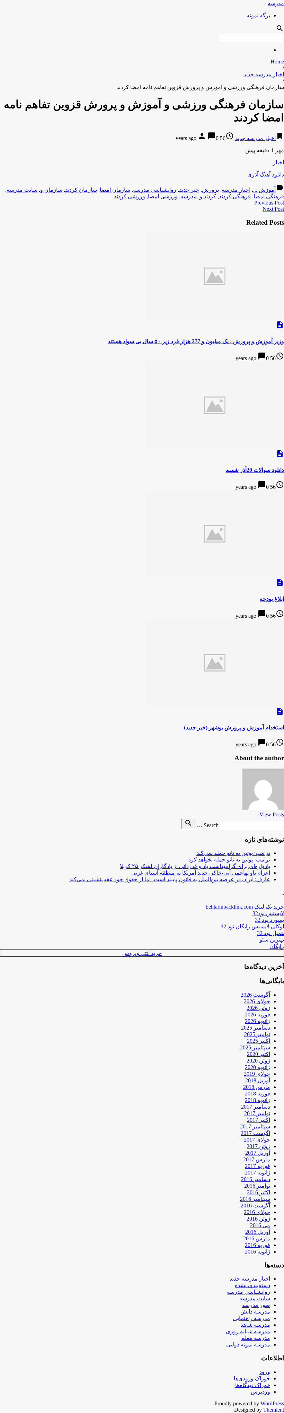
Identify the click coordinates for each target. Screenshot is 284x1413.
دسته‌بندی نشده (252, 1285)
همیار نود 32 (270, 933)
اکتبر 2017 (258, 1120)
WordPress (272, 1403)
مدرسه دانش (255, 1312)
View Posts (271, 814)
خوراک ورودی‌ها (252, 1378)
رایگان (276, 946)
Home (277, 61)
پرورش (210, 190)
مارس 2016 (256, 1238)
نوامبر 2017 (257, 1113)
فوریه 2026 (257, 1014)
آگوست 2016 (255, 1205)
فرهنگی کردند (235, 196)
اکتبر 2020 (258, 1054)
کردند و (207, 196)
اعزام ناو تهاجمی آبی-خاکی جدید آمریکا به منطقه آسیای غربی (200, 873)
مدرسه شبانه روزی (248, 1331)
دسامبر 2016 (255, 1179)
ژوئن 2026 (258, 1008)
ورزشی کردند (129, 196)
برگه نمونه (258, 15)
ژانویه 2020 (257, 1067)
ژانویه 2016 (257, 1252)
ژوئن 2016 (258, 1219)
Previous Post (269, 203)
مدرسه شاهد (255, 1325)
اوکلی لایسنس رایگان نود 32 (252, 926)
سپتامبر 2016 (255, 1199)
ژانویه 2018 (257, 1100)
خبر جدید (189, 190)
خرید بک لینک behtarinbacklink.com (245, 907)
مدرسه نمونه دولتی (248, 1344)
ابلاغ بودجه (272, 599)
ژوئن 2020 (258, 1061)
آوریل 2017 (257, 1153)
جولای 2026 (257, 1001)
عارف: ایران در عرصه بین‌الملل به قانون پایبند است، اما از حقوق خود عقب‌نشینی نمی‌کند (169, 879)
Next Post (273, 209)
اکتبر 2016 (258, 1192)
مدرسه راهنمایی (251, 1318)
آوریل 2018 (257, 1080)
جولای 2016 (257, 1212)
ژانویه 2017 (257, 1173)
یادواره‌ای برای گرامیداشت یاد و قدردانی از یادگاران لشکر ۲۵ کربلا (195, 866)
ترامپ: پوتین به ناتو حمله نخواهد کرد (229, 859)
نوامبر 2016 (257, 1186)
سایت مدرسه (22, 190)
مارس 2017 (256, 1159)
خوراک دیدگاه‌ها (252, 1385)
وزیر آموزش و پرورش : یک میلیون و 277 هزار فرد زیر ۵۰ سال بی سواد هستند (196, 341)
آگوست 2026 (255, 995)
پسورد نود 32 (269, 920)
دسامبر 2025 (255, 1028)
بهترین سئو (271, 940)
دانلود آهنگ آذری (265, 174)
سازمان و (51, 190)
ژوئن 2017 (258, 1146)
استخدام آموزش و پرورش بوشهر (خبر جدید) (234, 727)
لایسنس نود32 (268, 913)
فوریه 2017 (257, 1166)
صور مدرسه (256, 1305)
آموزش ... (264, 190)
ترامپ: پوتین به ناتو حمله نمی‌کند (233, 853)
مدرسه (276, 3)
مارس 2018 (256, 1087)
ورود (264, 1372)
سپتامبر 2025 (255, 1047)
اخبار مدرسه (236, 190)
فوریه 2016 (257, 1245)
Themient (273, 1410)
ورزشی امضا (163, 196)
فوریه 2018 (257, 1093)
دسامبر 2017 (255, 1107)
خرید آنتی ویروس (142, 953)
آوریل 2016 (257, 1232)
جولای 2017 (257, 1140)
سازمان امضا (115, 190)
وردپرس (260, 1392)
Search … (208, 825)
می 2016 (260, 1225)
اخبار (278, 162)
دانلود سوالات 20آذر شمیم (254, 470)
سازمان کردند (81, 190)
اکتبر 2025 (258, 1041)
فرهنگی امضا (269, 196)
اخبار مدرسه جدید (263, 74)
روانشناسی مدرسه (154, 190)
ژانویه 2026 (257, 1021)
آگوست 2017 (255, 1133)
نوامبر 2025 (257, 1034)
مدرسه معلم (255, 1338)
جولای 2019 (257, 1074)
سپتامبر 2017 (255, 1126)
